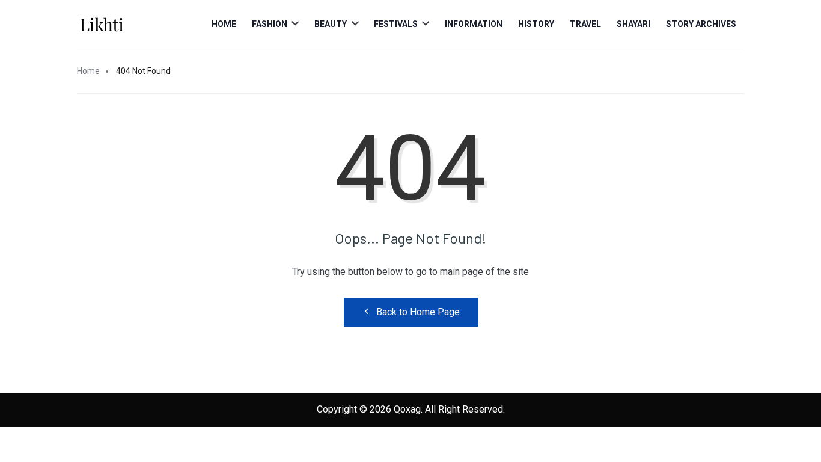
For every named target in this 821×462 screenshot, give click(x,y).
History (536, 24)
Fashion (269, 24)
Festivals (396, 24)
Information (473, 24)
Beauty (330, 24)
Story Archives (701, 24)
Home (224, 24)
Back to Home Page (418, 312)
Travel (585, 24)
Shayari (633, 24)
